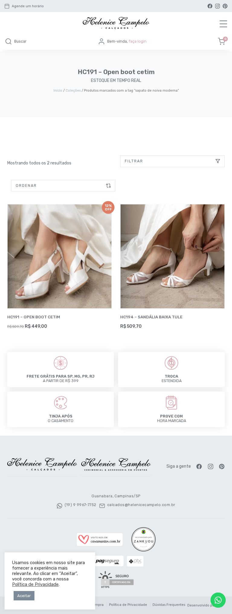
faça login (138, 41)
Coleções (73, 90)
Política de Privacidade (128, 605)
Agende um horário (28, 6)
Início (57, 90)
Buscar (20, 41)
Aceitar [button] (24, 595)
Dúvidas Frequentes (169, 605)
